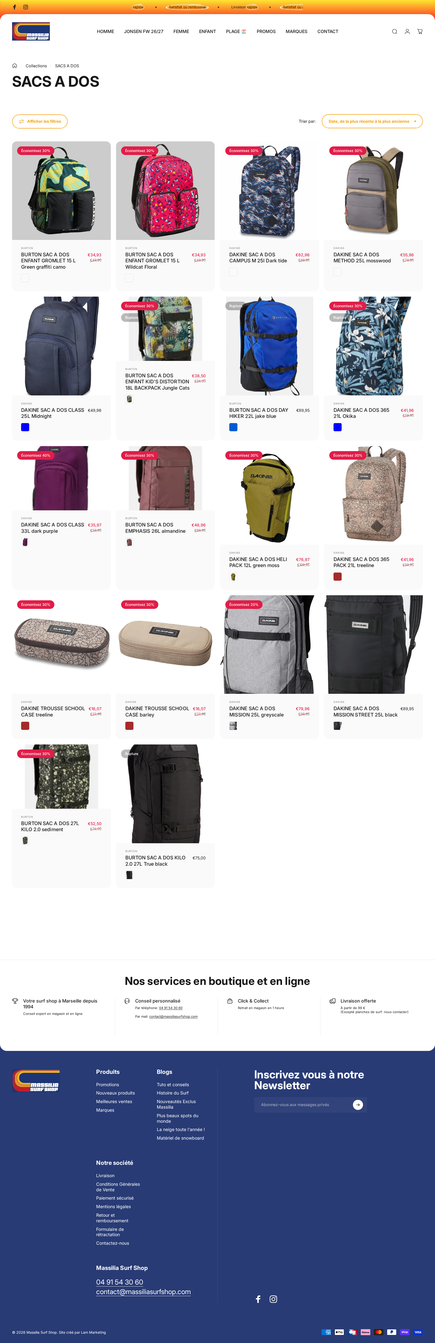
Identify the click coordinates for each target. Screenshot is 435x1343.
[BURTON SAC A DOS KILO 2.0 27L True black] (165, 793)
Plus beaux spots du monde (177, 1118)
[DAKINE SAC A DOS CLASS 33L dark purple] (61, 478)
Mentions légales (113, 1206)
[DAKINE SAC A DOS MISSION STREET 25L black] (373, 644)
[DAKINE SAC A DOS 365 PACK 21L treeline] (373, 495)
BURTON (27, 247)
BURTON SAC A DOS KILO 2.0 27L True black (155, 861)
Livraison (105, 1175)
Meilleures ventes (114, 1101)
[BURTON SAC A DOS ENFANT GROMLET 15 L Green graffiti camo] (61, 190)
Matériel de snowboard (180, 1138)
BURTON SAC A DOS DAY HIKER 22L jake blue (258, 413)
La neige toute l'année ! (181, 1129)
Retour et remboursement (112, 1217)
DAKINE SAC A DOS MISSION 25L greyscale (256, 711)
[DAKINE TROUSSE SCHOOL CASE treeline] (61, 644)
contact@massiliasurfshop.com (173, 1016)
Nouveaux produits (115, 1093)
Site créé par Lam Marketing (82, 1332)
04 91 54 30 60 (171, 1008)
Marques (105, 1110)
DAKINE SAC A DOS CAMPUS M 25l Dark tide (258, 258)
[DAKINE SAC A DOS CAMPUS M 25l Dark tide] (269, 190)
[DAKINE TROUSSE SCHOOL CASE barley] (165, 644)
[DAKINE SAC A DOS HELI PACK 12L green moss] (269, 495)
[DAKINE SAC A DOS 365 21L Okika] (373, 346)
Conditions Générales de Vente (118, 1186)
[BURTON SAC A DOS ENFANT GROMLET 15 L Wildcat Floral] (165, 190)
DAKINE (234, 247)
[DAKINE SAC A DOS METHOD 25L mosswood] (373, 190)
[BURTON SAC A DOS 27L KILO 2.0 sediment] (61, 776)
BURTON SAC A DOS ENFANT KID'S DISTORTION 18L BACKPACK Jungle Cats (157, 381)
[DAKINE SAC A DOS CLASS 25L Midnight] (61, 346)
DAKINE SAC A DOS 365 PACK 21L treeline (362, 562)
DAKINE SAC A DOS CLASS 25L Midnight (52, 413)
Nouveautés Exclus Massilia (176, 1104)
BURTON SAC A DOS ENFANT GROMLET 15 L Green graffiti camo (48, 261)
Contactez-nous (112, 1243)
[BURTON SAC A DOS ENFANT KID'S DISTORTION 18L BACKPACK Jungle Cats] (165, 329)
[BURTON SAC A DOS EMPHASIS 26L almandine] (165, 478)
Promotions (107, 1084)
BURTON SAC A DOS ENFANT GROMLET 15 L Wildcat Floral (152, 261)
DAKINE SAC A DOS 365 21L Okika (362, 413)
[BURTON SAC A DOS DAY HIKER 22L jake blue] (269, 346)
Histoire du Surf (173, 1093)
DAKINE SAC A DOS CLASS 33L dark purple (52, 528)
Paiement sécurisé (115, 1198)
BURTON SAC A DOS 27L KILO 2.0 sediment (50, 826)
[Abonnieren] (358, 1105)
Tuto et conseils (173, 1084)
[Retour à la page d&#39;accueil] (14, 65)
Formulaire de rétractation (110, 1232)
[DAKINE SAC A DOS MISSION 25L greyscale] (269, 644)
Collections (36, 65)
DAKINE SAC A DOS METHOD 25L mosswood (362, 258)
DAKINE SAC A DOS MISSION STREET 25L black (366, 711)
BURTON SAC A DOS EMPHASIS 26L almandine (155, 528)
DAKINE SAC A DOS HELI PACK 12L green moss (258, 562)
